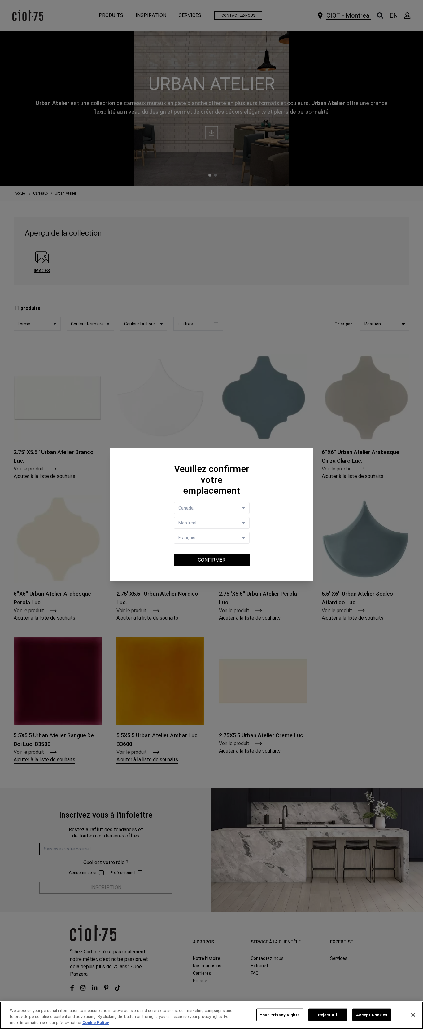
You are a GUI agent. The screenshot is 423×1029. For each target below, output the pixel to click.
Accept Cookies (371, 1014)
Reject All (327, 1014)
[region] (211, 1015)
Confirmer (211, 560)
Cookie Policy (95, 1022)
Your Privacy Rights (279, 1014)
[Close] (413, 1015)
